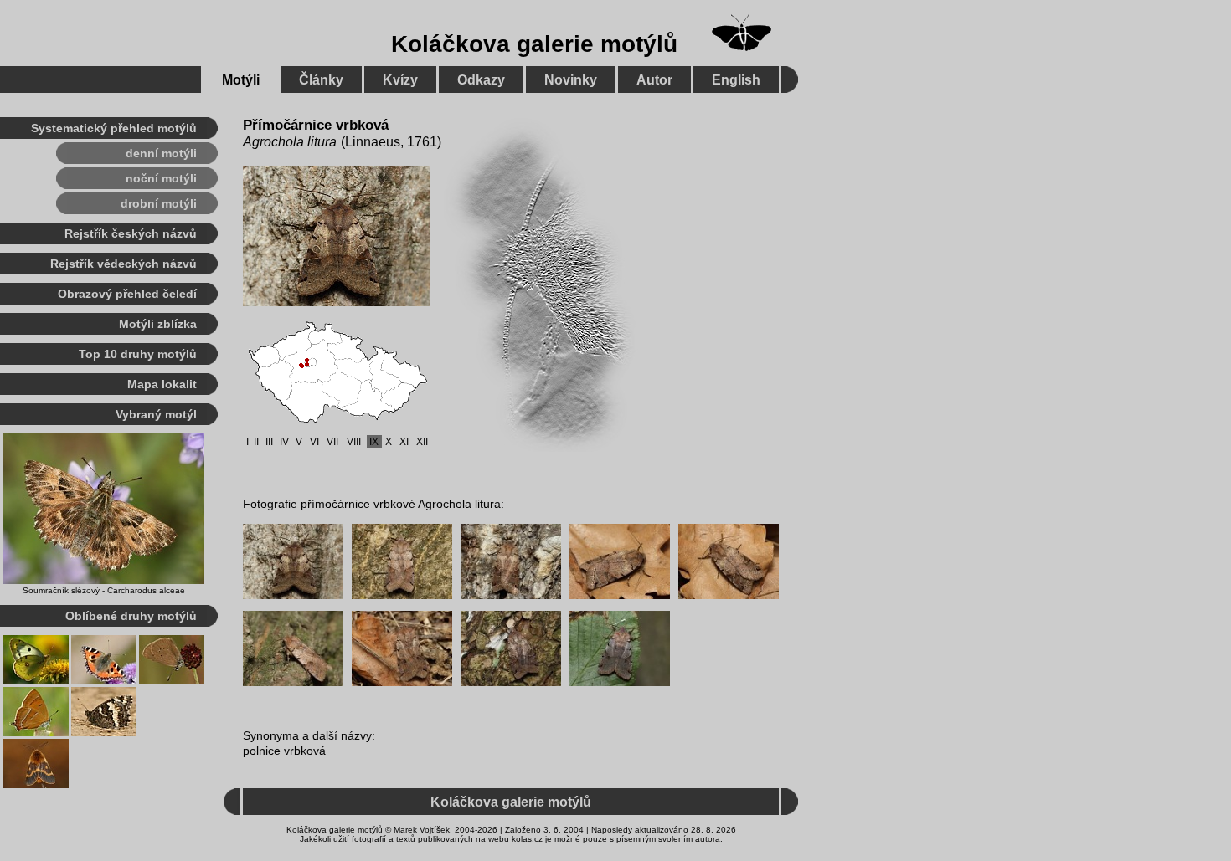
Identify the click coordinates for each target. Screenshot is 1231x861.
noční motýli (161, 178)
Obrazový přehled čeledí (127, 293)
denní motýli (161, 153)
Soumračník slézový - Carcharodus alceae (104, 590)
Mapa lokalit (162, 384)
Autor (654, 80)
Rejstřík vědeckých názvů (123, 263)
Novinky (570, 80)
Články (321, 80)
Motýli (241, 80)
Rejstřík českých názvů (130, 233)
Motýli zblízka (158, 324)
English (736, 80)
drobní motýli (159, 203)
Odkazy (481, 80)
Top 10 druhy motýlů (138, 354)
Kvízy (400, 80)
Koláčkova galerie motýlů (534, 44)
